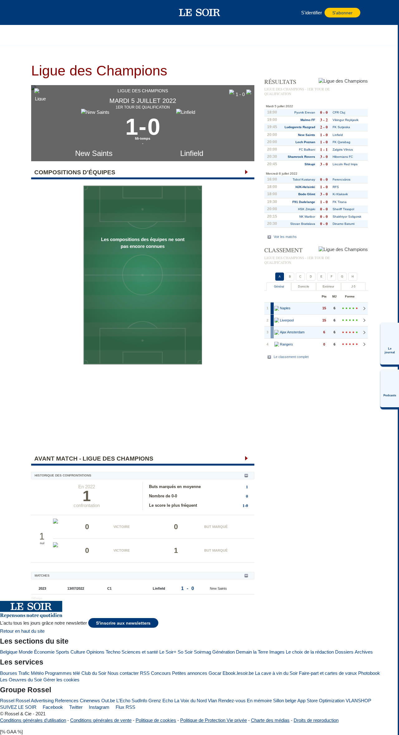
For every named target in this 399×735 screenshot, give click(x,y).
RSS (145, 673)
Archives (364, 652)
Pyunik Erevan (304, 112)
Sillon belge (284, 700)
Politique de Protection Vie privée (213, 720)
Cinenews (90, 700)
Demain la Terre (252, 652)
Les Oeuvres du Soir (21, 679)
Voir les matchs (285, 237)
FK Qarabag (341, 142)
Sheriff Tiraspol (343, 209)
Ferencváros (341, 179)
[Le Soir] (199, 12)
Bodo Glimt (306, 194)
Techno (113, 652)
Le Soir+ (167, 652)
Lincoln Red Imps (345, 164)
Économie (44, 652)
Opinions (95, 652)
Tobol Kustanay (304, 179)
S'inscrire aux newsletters (123, 623)
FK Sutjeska (341, 127)
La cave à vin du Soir (276, 673)
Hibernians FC (343, 156)
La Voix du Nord (190, 700)
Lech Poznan (305, 142)
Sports (62, 652)
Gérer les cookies (61, 679)
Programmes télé (62, 673)
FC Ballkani (307, 149)
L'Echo (123, 700)
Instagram (98, 707)
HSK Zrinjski (306, 209)
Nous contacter (123, 673)
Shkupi (310, 164)
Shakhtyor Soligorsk (347, 216)
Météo (37, 673)
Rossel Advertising (35, 700)
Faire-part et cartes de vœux (328, 673)
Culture (77, 652)
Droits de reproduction (316, 720)
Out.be (108, 700)
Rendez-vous (232, 700)
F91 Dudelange (303, 202)
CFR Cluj (339, 112)
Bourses (8, 673)
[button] (46, 12)
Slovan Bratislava (302, 223)
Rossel (7, 700)
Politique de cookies (156, 720)
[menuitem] (389, 344)
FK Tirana (340, 202)
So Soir (185, 652)
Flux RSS (124, 707)
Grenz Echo (160, 700)
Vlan (212, 700)
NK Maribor (307, 216)
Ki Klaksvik (340, 194)
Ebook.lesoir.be (238, 673)
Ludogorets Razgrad (300, 127)
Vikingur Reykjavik (345, 120)
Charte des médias (270, 720)
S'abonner (342, 13)
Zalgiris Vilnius (343, 149)
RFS (336, 187)
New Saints (94, 153)
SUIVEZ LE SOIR (18, 707)
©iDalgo (36, 598)
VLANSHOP (358, 700)
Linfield (191, 153)
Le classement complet (291, 357)
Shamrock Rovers (301, 156)
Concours (161, 673)
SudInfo (139, 700)
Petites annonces (189, 673)
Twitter (75, 707)
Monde (26, 652)
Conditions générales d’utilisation (33, 720)
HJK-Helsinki (305, 187)
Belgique (8, 652)
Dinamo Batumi (343, 223)
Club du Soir (93, 673)
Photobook (369, 673)
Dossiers (344, 652)
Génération (223, 652)
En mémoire (259, 700)
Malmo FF (307, 120)
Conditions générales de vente (101, 720)
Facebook (52, 707)
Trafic (24, 673)
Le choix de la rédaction (310, 652)
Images (277, 652)
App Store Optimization (320, 700)
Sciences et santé (140, 652)
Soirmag (202, 652)
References (67, 700)
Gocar (215, 673)
